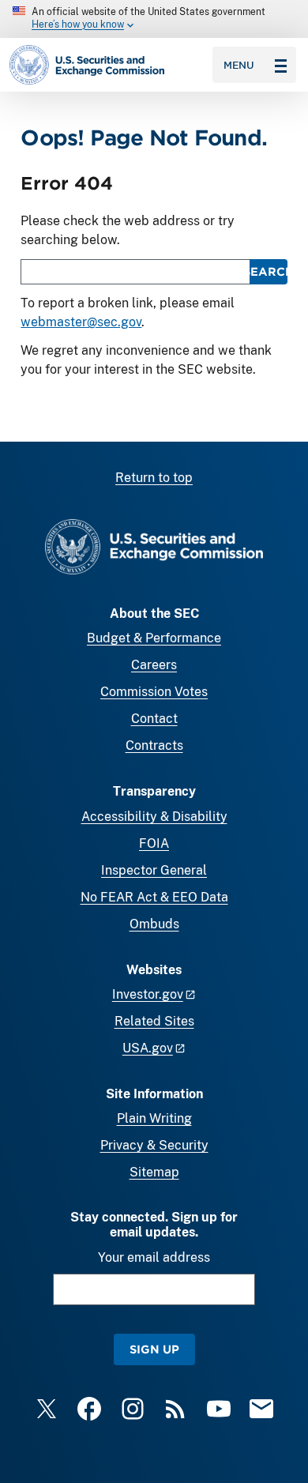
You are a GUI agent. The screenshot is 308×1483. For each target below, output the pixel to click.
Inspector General (154, 870)
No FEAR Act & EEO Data (154, 897)
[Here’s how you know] (154, 19)
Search (268, 271)
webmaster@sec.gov (81, 321)
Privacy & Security (154, 1145)
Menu (238, 64)
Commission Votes (154, 691)
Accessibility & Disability (154, 816)
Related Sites (154, 1021)
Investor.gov (147, 994)
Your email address (154, 1257)
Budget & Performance (154, 638)
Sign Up (154, 1349)
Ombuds (154, 924)
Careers (154, 664)
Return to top (154, 477)
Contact (154, 718)
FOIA (154, 843)
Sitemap (154, 1172)
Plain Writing (154, 1118)
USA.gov (147, 1048)
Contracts (154, 745)
